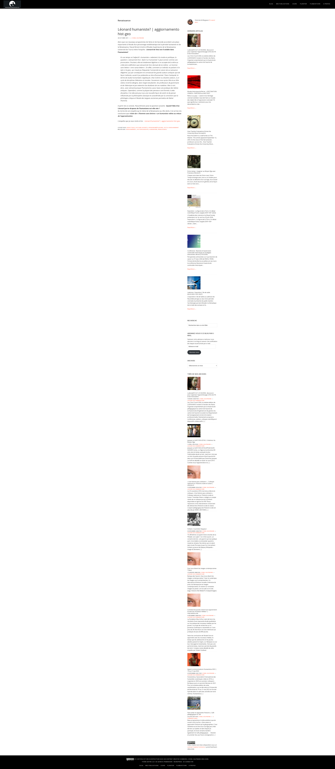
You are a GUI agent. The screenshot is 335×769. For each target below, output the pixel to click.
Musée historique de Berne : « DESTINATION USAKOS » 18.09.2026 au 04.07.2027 (202, 92)
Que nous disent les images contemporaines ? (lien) (201, 569)
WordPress (178, 762)
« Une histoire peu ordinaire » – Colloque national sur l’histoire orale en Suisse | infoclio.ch (200, 483)
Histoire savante (141, 127)
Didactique (131, 127)
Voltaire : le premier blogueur (197, 529)
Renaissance (162, 129)
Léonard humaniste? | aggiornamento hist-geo (148, 31)
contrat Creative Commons (196, 747)
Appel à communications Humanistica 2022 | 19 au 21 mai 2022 (201, 670)
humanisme (153, 129)
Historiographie (143, 129)
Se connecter (188, 762)
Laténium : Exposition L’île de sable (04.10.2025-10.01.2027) (198, 293)
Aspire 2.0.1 (151, 762)
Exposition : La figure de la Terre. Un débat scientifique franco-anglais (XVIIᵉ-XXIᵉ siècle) (201, 212)
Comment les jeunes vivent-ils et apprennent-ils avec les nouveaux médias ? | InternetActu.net (202, 611)
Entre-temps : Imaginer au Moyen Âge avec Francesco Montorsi (201, 172)
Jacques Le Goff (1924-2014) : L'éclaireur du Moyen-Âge (201, 441)
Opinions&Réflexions (155, 127)
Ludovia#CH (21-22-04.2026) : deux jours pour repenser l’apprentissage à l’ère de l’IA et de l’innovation (201, 52)
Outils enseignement (171, 127)
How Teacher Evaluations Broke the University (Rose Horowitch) (199, 132)
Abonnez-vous (194, 352)
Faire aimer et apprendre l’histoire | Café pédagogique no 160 (200, 713)
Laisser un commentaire (195, 400)
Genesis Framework (165, 762)
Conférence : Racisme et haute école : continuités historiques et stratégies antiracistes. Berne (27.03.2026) (199, 252)
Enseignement (131, 129)
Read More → (191, 68)
